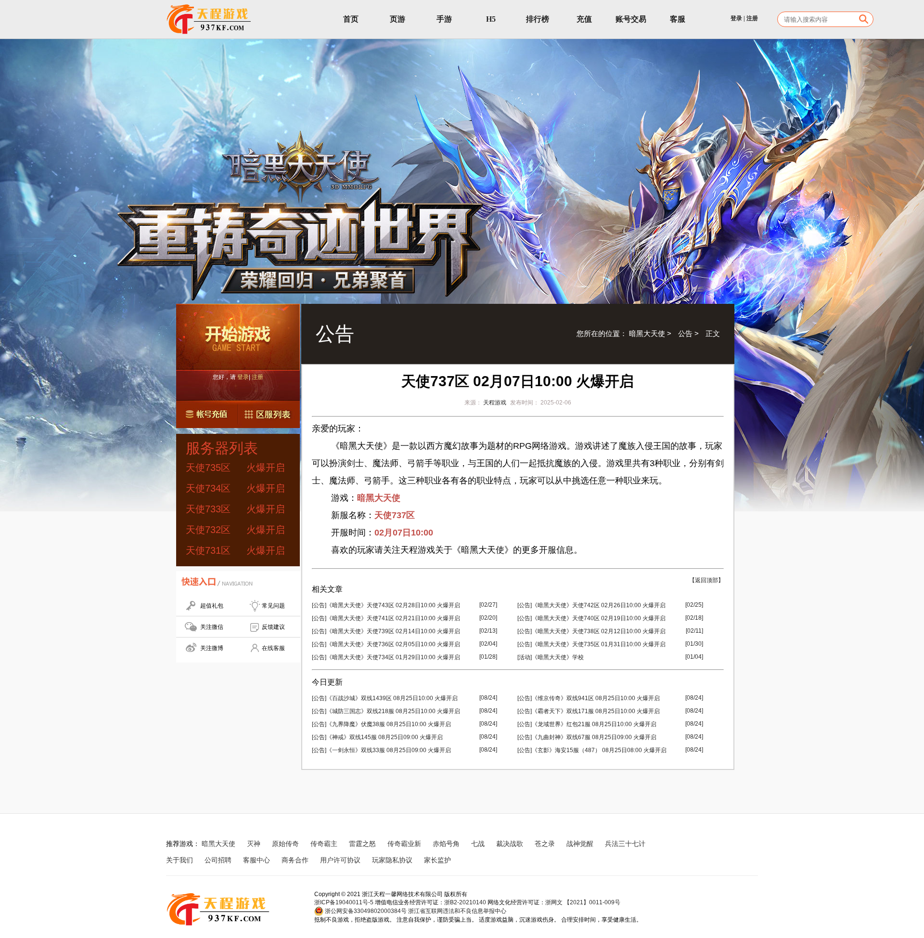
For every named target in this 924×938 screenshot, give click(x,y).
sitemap (474, 860)
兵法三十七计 (625, 843)
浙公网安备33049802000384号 (365, 911)
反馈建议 (273, 627)
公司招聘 (218, 860)
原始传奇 (285, 843)
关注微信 (211, 627)
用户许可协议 (340, 860)
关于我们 (179, 860)
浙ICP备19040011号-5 (343, 902)
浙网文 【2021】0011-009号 (582, 902)
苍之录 (545, 843)
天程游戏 (494, 402)
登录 (736, 18)
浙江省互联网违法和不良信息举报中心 (457, 911)
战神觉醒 (579, 843)
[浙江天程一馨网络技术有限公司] (209, 19)
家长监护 (437, 860)
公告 (685, 333)
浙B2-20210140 (465, 902)
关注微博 (211, 648)
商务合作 (295, 860)
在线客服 (273, 648)
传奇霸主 (323, 843)
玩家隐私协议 (392, 860)
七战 (478, 843)
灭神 (253, 843)
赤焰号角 (446, 843)
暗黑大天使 (647, 333)
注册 (752, 18)
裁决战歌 (509, 843)
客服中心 (256, 860)
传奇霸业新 (404, 843)
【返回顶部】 (706, 580)
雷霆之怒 (362, 843)
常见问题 (273, 605)
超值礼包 (211, 605)
